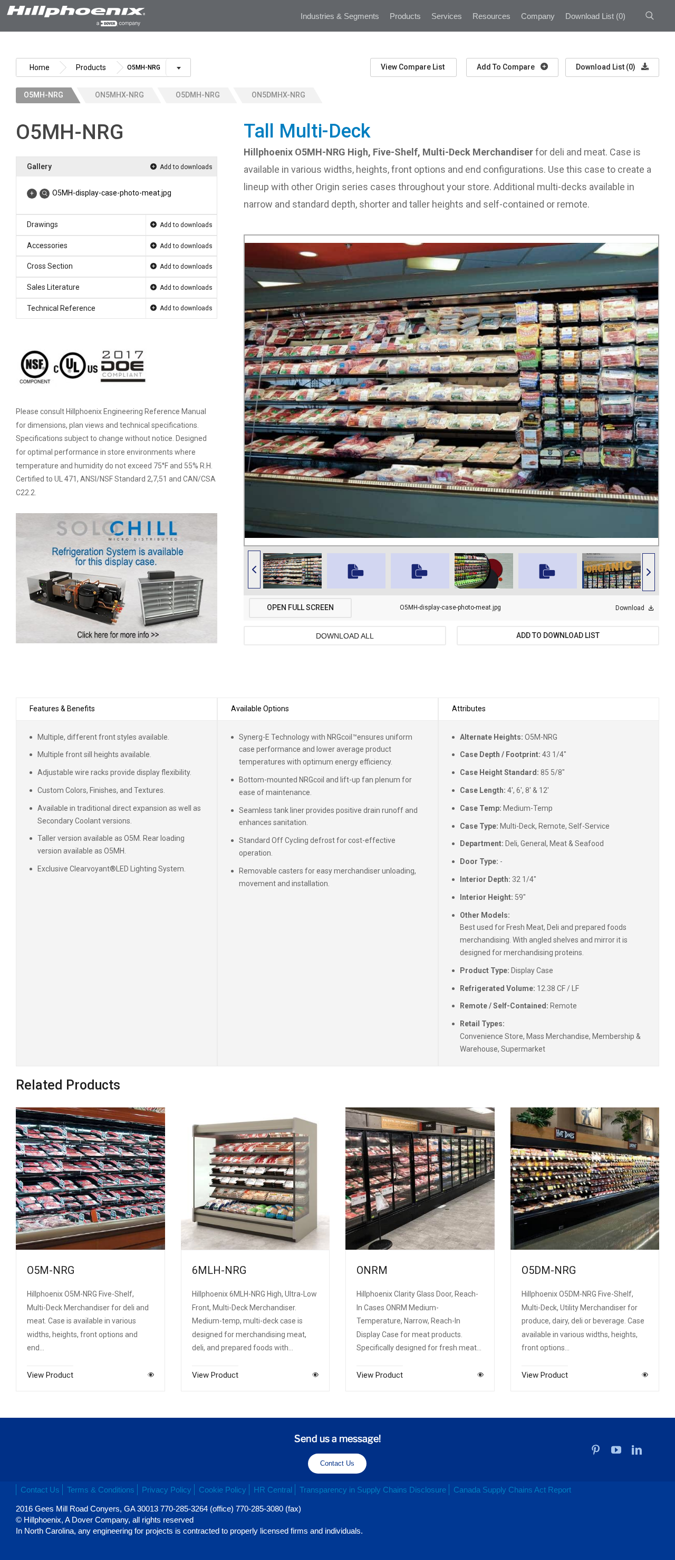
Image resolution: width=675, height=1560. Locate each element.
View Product (50, 1374)
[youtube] (616, 1450)
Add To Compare (506, 67)
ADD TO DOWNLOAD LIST (558, 635)
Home (40, 67)
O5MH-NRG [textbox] (143, 67)
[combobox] (157, 71)
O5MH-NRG (43, 95)
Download (630, 608)
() (595, 16)
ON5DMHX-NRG (278, 95)
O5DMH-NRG (198, 95)
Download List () (606, 67)
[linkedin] (637, 1450)
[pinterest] (596, 1450)
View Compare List (413, 67)
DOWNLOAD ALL (345, 636)
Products (91, 67)
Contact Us (337, 1463)
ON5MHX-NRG (119, 95)
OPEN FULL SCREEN (300, 607)
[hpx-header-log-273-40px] (75, 9)
